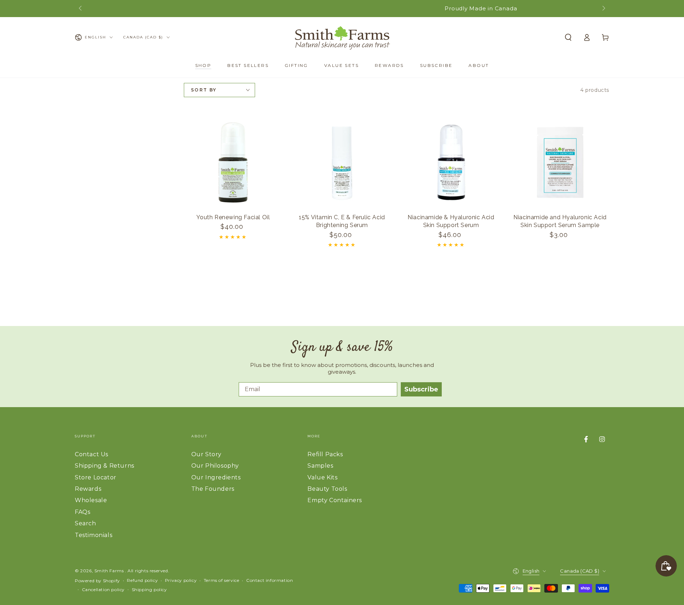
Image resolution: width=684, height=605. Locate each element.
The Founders (212, 488)
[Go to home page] (342, 37)
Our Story (206, 454)
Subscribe (421, 389)
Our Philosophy (215, 465)
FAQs (82, 512)
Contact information (269, 580)
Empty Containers (334, 500)
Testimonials (93, 535)
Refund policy (142, 580)
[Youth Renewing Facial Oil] (233, 162)
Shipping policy (149, 589)
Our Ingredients (216, 477)
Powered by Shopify (97, 580)
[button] (568, 37)
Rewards (88, 488)
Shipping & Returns (104, 465)
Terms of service (221, 580)
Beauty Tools (327, 488)
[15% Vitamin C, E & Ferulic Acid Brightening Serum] (342, 162)
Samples (320, 465)
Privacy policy (181, 580)
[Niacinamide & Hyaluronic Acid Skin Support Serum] (451, 162)
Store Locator (95, 477)
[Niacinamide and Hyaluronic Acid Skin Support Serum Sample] (560, 162)
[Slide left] (81, 8)
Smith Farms (109, 570)
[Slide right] (603, 8)
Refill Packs (325, 454)
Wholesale (91, 500)
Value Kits (322, 477)
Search (85, 523)
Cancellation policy (103, 589)
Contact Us (91, 454)
